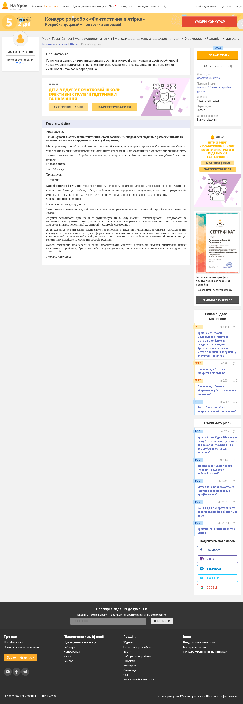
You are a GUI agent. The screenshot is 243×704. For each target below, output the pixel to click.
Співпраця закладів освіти (21, 647)
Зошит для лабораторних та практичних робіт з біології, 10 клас (217, 511)
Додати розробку (218, 299)
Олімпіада (141, 6)
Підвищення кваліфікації (88, 6)
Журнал (37, 6)
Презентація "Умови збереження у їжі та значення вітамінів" (216, 390)
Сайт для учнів (206, 6)
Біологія (202, 87)
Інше (153, 6)
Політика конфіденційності (222, 696)
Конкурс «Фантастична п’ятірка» (205, 651)
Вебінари (69, 647)
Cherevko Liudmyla (208, 77)
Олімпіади (129, 670)
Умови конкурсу (209, 22)
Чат (113, 6)
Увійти (20, 63)
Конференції (72, 651)
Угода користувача (168, 696)
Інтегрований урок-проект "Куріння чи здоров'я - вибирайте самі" (214, 469)
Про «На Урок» (13, 642)
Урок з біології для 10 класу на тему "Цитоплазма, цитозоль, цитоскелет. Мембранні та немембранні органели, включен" (217, 445)
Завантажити (219, 55)
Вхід (221, 6)
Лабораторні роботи (137, 656)
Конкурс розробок (95, 19)
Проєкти (129, 661)
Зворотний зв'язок (20, 657)
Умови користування (193, 696)
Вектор (68, 661)
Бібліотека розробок (137, 647)
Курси (67, 656)
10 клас (213, 87)
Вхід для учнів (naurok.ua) (199, 642)
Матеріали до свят (195, 647)
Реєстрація (234, 6)
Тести (65, 6)
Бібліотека (51, 6)
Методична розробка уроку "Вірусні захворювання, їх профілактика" (215, 490)
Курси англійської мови (138, 679)
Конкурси (126, 6)
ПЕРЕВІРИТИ (162, 621)
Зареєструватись (21, 51)
